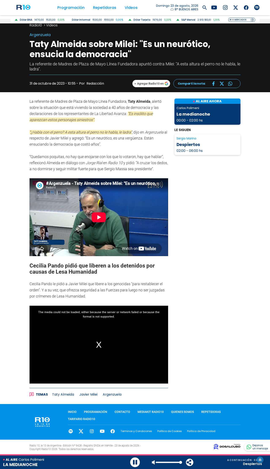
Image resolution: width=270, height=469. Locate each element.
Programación (71, 7)
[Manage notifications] (260, 459)
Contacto (122, 412)
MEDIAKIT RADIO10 (151, 412)
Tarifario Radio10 (81, 419)
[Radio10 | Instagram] (225, 7)
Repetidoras (104, 7)
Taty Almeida (63, 394)
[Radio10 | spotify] (256, 7)
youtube (102, 431)
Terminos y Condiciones (136, 431)
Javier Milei (88, 394)
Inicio (72, 412)
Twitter (81, 431)
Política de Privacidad (201, 431)
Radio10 (36, 25)
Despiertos (188, 144)
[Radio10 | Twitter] (235, 7)
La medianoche (193, 114)
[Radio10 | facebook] (246, 7)
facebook (112, 431)
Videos (131, 7)
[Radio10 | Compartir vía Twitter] (221, 83)
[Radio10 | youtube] (214, 7)
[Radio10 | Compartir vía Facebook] (213, 83)
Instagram (91, 431)
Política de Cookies (169, 431)
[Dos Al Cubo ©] (227, 448)
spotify (70, 431)
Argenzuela (112, 394)
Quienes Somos (182, 412)
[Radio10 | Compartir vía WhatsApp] (230, 83)
